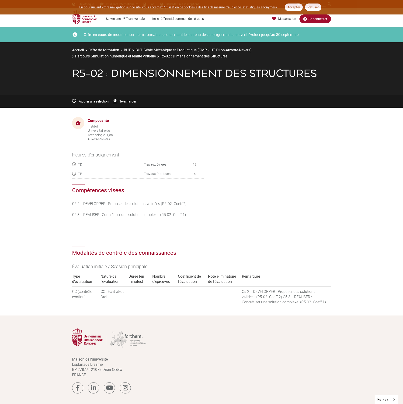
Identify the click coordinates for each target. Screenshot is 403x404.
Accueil (78, 50)
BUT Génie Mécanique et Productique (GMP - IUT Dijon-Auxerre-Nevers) (193, 50)
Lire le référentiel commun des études (177, 18)
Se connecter (318, 19)
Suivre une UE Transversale (125, 18)
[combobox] (386, 399)
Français (383, 399)
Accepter (293, 7)
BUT (127, 50)
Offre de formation (104, 50)
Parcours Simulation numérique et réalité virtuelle (115, 56)
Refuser (313, 7)
